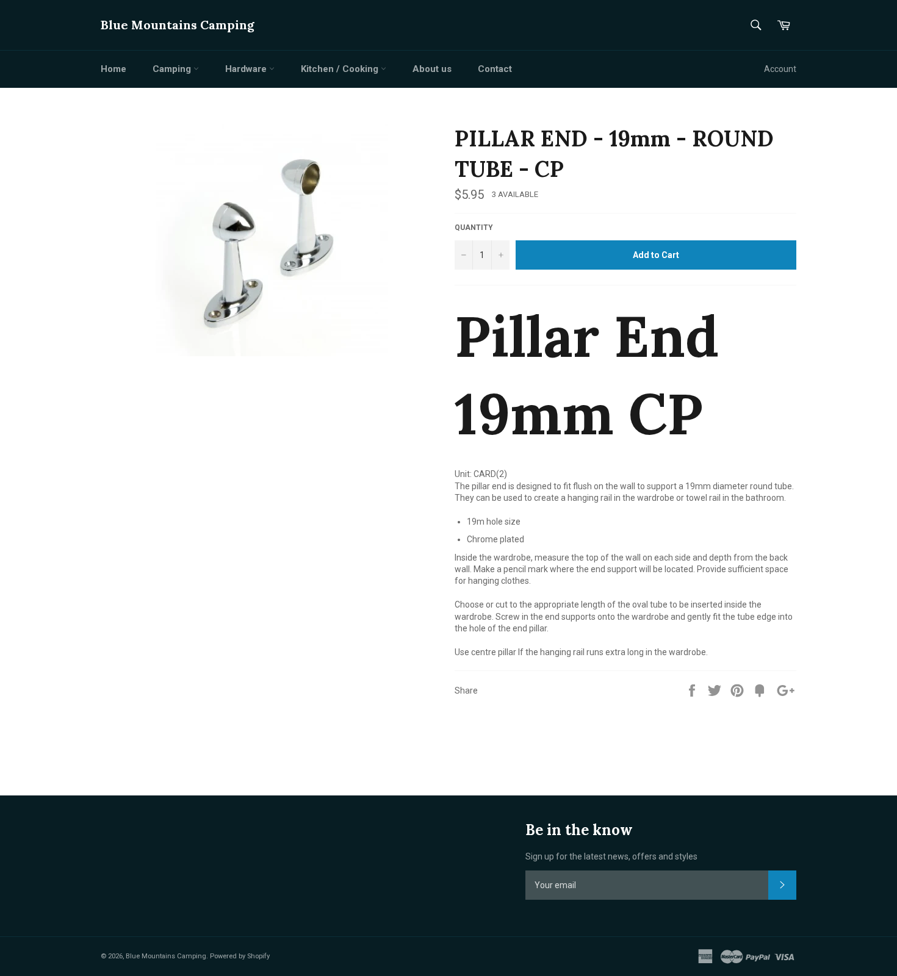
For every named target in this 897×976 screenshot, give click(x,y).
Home (113, 68)
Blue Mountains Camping (177, 24)
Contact (495, 68)
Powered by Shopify (240, 956)
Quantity (474, 227)
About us (432, 68)
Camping (173, 68)
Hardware (247, 68)
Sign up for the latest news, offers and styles (611, 856)
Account (780, 69)
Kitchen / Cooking (341, 68)
